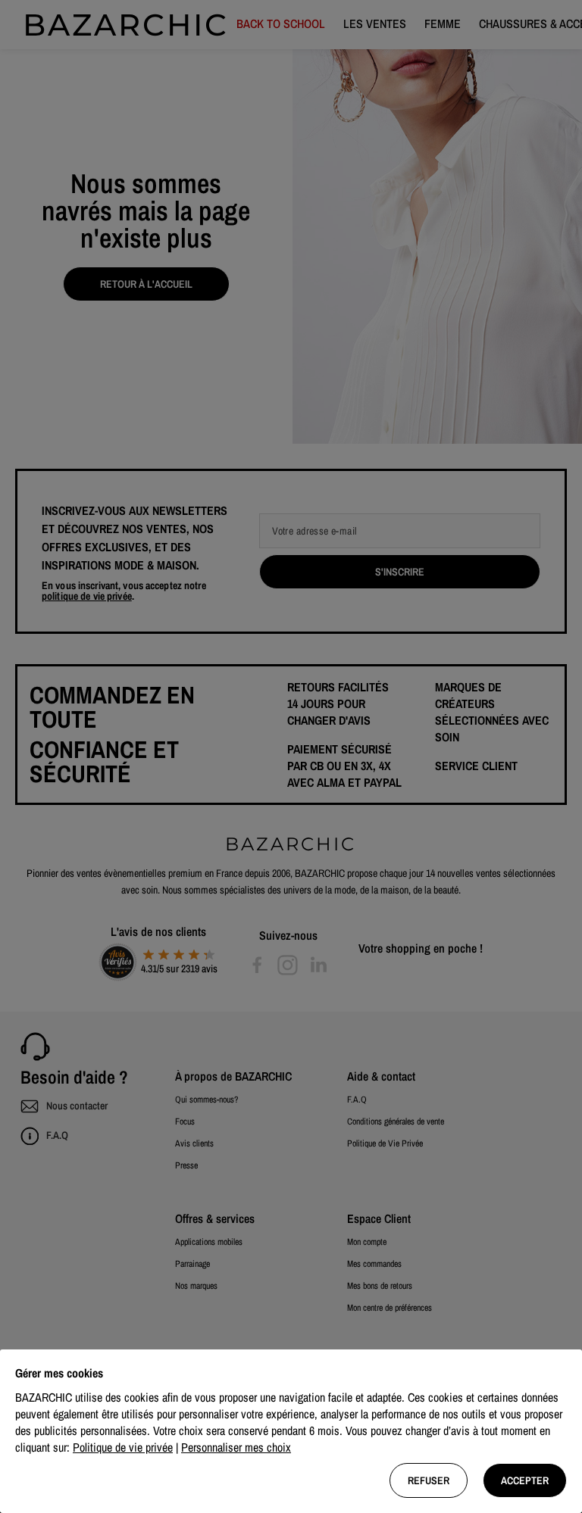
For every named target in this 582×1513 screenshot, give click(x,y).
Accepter (525, 1480)
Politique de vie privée (123, 1447)
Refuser (428, 1480)
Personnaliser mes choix (236, 1447)
